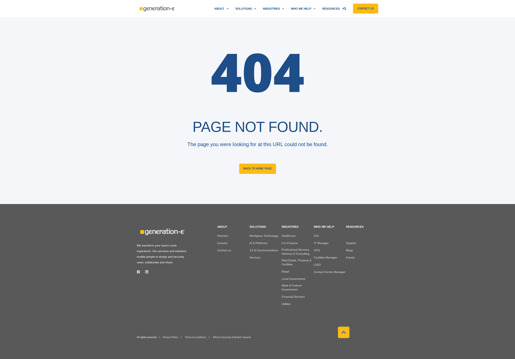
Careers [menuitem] (222, 243)
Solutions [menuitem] (243, 8)
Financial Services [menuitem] (293, 296)
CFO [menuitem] (317, 250)
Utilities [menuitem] (286, 304)
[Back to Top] (343, 332)
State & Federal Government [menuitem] (292, 287)
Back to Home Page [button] (257, 168)
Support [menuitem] (351, 243)
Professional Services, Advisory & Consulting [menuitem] (296, 251)
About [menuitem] (219, 8)
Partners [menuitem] (222, 235)
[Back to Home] (157, 8)
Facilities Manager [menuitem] (325, 257)
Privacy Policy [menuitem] (170, 337)
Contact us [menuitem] (224, 250)
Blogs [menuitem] (349, 250)
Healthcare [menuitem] (289, 235)
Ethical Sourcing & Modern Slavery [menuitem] (232, 337)
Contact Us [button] (365, 8)
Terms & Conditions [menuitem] (195, 337)
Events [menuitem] (350, 257)
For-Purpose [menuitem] (290, 243)
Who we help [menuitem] (301, 8)
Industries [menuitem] (271, 8)
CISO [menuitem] (317, 264)
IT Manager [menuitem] (321, 243)
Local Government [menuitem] (293, 278)
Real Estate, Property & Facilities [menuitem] (296, 262)
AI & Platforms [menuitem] (258, 243)
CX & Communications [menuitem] (263, 250)
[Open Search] (345, 8)
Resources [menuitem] (331, 8)
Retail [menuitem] (285, 271)
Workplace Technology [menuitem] (263, 235)
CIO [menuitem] (316, 235)
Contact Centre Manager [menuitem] (329, 272)
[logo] (162, 232)
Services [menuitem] (254, 257)
